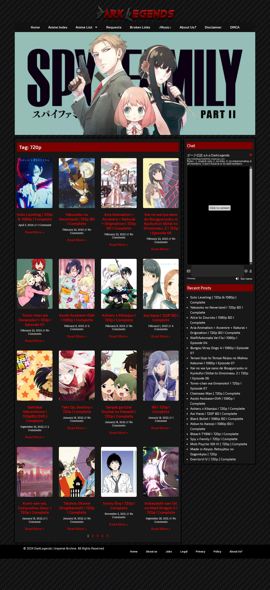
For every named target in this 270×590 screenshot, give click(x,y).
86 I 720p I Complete (161, 409)
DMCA (234, 27)
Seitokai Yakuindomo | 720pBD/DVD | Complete (34, 414)
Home (35, 27)
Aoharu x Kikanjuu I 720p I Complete (119, 317)
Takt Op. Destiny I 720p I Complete (76, 409)
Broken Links (140, 27)
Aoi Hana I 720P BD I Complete (160, 317)
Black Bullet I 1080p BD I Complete (216, 419)
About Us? (188, 27)
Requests (114, 27)
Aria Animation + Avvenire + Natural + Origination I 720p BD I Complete (119, 221)
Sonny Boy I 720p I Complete (119, 505)
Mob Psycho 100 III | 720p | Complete (218, 444)
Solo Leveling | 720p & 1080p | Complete (35, 216)
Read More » (34, 232)
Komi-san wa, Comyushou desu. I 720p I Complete (34, 508)
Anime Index (57, 27)
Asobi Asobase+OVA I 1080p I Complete (77, 317)
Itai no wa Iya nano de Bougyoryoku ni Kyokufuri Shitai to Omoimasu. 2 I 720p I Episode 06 (161, 223)
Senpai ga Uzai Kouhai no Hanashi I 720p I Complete (119, 411)
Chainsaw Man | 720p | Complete (215, 393)
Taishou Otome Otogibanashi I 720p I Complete (76, 508)
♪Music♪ (165, 27)
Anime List (84, 27)
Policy (217, 551)
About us (151, 551)
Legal (183, 551)
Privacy (200, 551)
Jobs (169, 551)
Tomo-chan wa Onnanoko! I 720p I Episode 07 (35, 320)
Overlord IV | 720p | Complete (213, 459)
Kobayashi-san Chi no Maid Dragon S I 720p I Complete (160, 508)
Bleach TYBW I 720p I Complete (214, 434)
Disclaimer (213, 27)
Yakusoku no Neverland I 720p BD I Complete (77, 219)
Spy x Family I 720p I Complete (214, 439)
